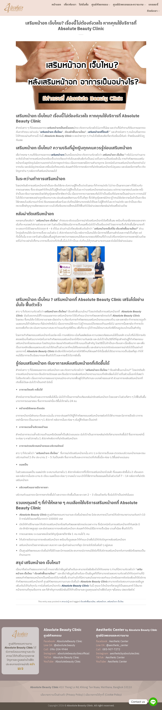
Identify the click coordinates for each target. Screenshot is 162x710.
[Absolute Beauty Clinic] (18, 8)
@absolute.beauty (64, 645)
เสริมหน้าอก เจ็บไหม (115, 601)
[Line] (153, 701)
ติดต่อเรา (152, 11)
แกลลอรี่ (153, 5)
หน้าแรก (56, 5)
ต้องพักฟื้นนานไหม (87, 601)
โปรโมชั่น (84, 5)
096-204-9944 (59, 649)
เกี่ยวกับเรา (70, 5)
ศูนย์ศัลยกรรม (99, 5)
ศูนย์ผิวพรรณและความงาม (128, 5)
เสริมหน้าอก (101, 601)
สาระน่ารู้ (65, 601)
